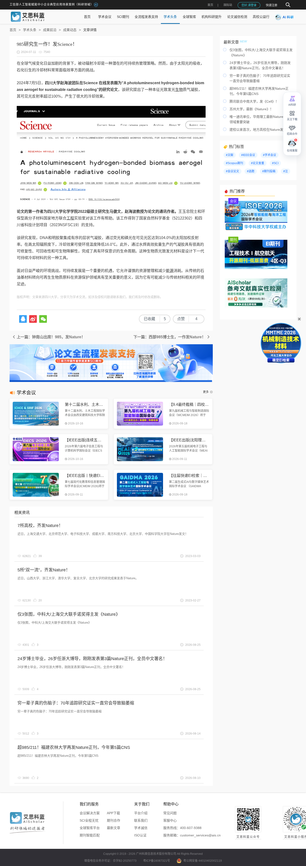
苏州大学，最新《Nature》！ (251, 109)
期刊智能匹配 (90, 835)
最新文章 (113, 828)
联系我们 (141, 820)
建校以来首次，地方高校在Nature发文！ (260, 129)
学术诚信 (141, 828)
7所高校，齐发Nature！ (40, 525)
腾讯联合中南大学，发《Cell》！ (254, 101)
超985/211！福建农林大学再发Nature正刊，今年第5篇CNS (73, 747)
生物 (179, 90)
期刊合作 (113, 820)
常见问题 (170, 813)
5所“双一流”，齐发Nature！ (43, 570)
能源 (170, 271)
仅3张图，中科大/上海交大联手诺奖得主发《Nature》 (68, 614)
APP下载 (113, 813)
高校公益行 (261, 17)
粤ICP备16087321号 (156, 860)
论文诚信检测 (237, 17)
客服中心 (170, 820)
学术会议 (104, 17)
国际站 (228, 5)
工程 (70, 218)
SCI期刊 (123, 17)
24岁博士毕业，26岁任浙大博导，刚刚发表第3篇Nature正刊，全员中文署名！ (92, 658)
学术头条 (170, 17)
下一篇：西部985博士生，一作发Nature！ (170, 337)
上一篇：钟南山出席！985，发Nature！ (50, 337)
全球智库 (189, 17)
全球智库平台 (90, 828)
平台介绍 (141, 813)
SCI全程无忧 (89, 820)
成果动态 (69, 30)
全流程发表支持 (146, 17)
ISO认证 (140, 835)
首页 (210, 5)
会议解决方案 (90, 813)
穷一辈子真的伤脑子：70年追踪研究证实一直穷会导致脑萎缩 (75, 703)
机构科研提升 (212, 17)
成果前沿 (49, 30)
